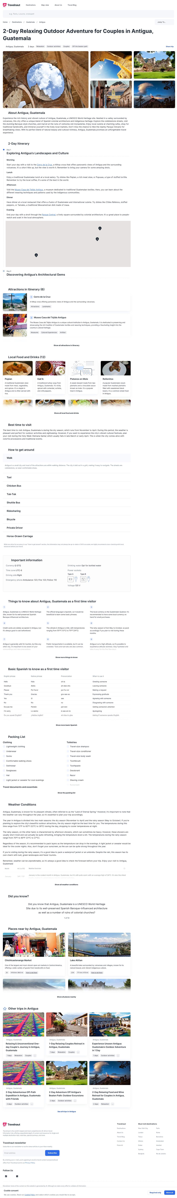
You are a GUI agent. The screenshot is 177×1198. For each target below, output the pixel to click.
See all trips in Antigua (67, 1111)
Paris (158, 1128)
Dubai (140, 1145)
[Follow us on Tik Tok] (6, 1176)
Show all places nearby (66, 997)
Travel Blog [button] (72, 5)
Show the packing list (66, 793)
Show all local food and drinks (66, 413)
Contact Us (121, 1141)
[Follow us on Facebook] (21, 1176)
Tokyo (140, 1137)
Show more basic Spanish (66, 725)
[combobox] (87, 14)
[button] (66, 151)
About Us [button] (58, 5)
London (140, 1132)
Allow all (169, 1193)
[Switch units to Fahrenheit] (127, 868)
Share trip (170, 46)
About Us (120, 1132)
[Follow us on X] (17, 1176)
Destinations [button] (31, 5)
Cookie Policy (30, 1195)
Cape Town (160, 1149)
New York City (143, 1128)
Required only (155, 1193)
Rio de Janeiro (161, 1154)
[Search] (168, 14)
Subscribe (52, 1153)
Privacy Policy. (30, 1163)
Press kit (120, 1145)
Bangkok (141, 1154)
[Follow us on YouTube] (13, 1176)
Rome (158, 1132)
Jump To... (161, 22)
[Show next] (128, 908)
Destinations (121, 1128)
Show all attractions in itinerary (66, 345)
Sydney (140, 1149)
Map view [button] (45, 5)
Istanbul (158, 1145)
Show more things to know (67, 657)
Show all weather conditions (66, 884)
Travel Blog (121, 1137)
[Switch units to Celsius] (124, 868)
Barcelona (159, 1137)
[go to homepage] (11, 6)
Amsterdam (160, 1141)
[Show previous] (6, 908)
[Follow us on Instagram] (10, 1176)
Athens (140, 1141)
